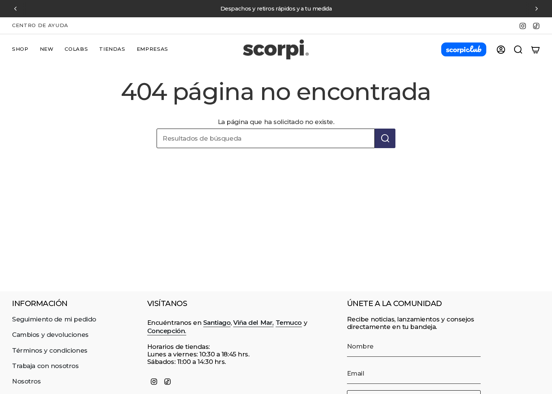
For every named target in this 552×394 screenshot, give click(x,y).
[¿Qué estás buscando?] (385, 138)
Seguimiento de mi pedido (54, 319)
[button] (20, 49)
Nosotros (26, 381)
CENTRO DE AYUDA (40, 25)
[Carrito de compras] (535, 49)
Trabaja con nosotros (45, 366)
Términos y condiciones (49, 350)
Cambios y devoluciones (50, 334)
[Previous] (15, 8)
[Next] (536, 8)
